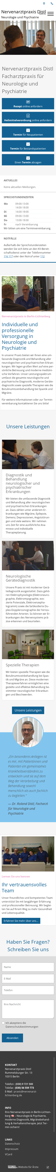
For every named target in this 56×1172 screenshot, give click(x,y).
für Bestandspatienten (28, 148)
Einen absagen (28, 162)
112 (42, 256)
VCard (8, 1154)
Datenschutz (12, 1143)
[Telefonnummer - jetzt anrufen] (52, 3)
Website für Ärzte (28, 1167)
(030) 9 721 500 (24, 1084)
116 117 (8, 256)
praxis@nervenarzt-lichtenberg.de (21, 1093)
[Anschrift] (44, 3)
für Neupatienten (28, 134)
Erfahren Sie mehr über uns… (21, 921)
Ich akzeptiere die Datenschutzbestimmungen (22, 1024)
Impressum (11, 1149)
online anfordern (28, 106)
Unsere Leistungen (28, 710)
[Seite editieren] (44, 1167)
